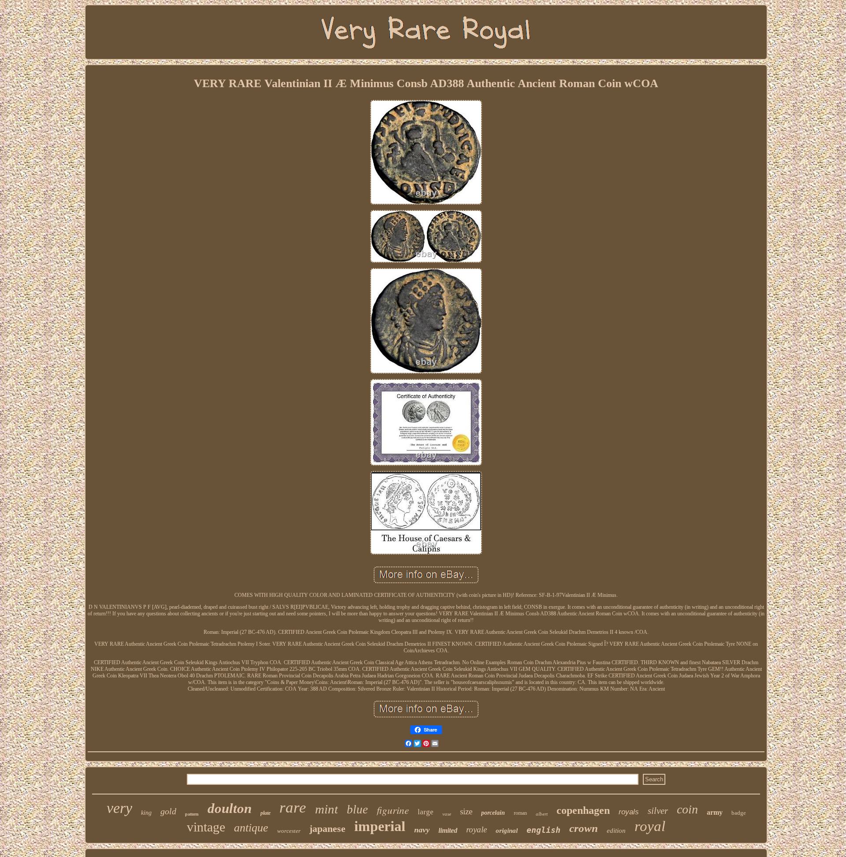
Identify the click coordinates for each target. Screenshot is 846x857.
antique (251, 827)
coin (687, 809)
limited (447, 830)
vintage (206, 827)
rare (292, 807)
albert (542, 814)
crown (583, 828)
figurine (393, 810)
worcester (289, 831)
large (426, 812)
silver (658, 811)
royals (629, 812)
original (507, 830)
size (466, 811)
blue (357, 809)
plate (265, 813)
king (146, 812)
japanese (327, 828)
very (119, 808)
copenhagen (583, 810)
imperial (379, 826)
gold (168, 811)
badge (738, 812)
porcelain (493, 812)
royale (476, 829)
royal (649, 826)
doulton (230, 808)
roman (520, 813)
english (543, 830)
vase (446, 814)
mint (326, 809)
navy (422, 829)
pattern (192, 814)
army (715, 812)
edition (616, 830)
